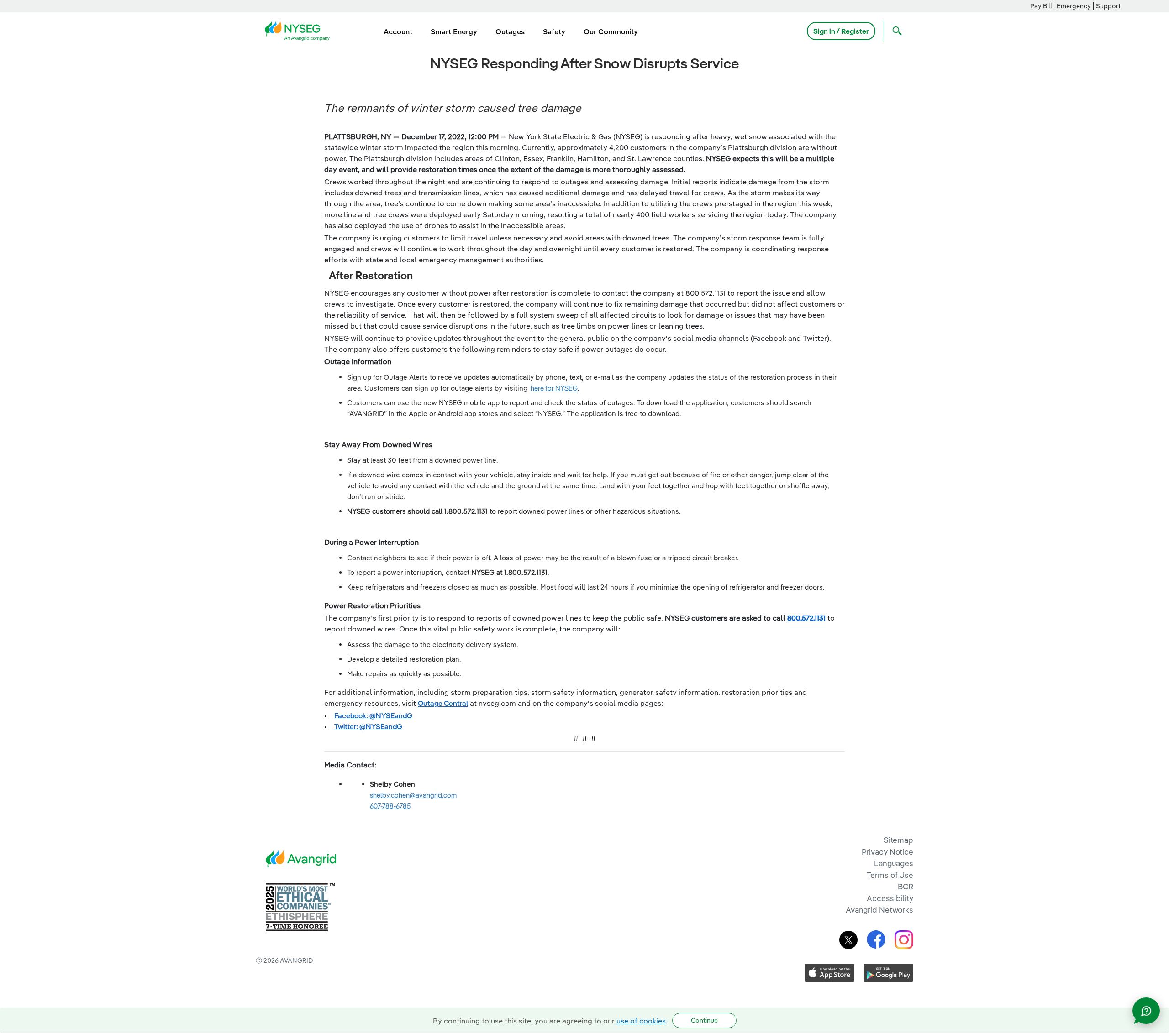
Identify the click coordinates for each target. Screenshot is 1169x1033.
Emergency (1074, 6)
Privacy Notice (887, 851)
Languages (893, 863)
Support (1108, 6)
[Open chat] (1146, 1010)
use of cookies (641, 1020)
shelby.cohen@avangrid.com (413, 795)
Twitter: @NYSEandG (368, 726)
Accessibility (890, 898)
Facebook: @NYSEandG (373, 715)
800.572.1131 (806, 617)
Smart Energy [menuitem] (454, 31)
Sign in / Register (841, 31)
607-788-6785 (390, 806)
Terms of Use (890, 875)
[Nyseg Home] (300, 30)
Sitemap (898, 840)
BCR (905, 886)
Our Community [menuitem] (611, 31)
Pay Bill (1041, 6)
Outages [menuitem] (510, 31)
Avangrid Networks (879, 909)
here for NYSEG (554, 388)
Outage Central (443, 703)
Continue (704, 1020)
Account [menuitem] (398, 31)
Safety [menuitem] (554, 31)
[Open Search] (895, 31)
